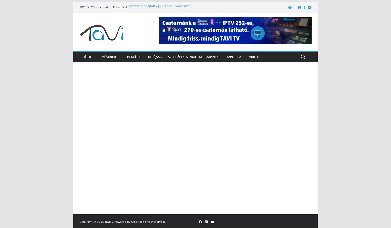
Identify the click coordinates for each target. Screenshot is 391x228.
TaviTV (109, 222)
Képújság (155, 57)
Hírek (87, 57)
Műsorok (109, 57)
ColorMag (137, 222)
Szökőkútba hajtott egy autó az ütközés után (159, 7)
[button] (93, 57)
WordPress (158, 222)
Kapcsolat (234, 57)
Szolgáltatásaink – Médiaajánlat (194, 57)
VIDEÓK (254, 57)
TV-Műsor (134, 57)
